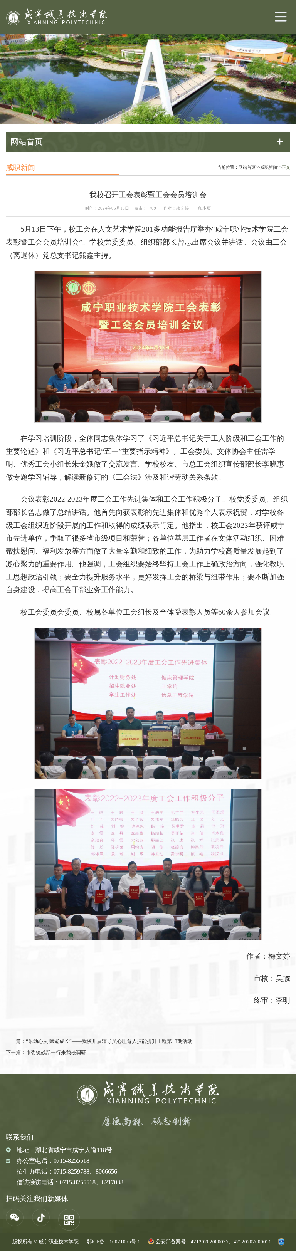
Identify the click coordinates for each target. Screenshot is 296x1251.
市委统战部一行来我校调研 (56, 1052)
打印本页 (202, 208)
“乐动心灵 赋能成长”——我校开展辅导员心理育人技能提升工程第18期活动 (109, 1041)
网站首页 (247, 167)
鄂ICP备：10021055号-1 (113, 1241)
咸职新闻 (268, 167)
